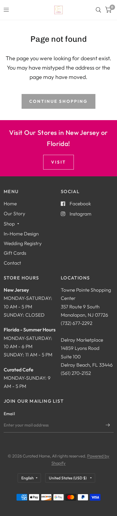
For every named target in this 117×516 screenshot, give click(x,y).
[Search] (98, 10)
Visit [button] (58, 162)
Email (9, 413)
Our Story (14, 213)
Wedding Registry (23, 243)
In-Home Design (21, 234)
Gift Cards (15, 253)
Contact (12, 263)
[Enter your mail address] (108, 425)
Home (10, 203)
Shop (9, 224)
